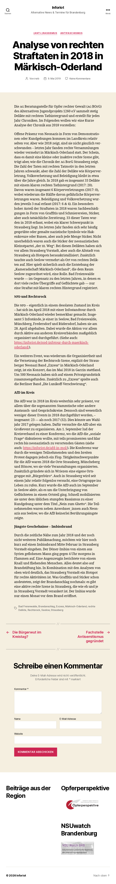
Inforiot (58, 7)
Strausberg (57, 609)
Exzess (60, 606)
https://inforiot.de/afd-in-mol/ (45, 448)
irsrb (36, 78)
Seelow (45, 609)
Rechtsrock (34, 609)
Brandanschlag (46, 606)
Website (18, 733)
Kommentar (21, 689)
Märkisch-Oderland (76, 606)
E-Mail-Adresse (68, 719)
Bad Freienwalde (27, 606)
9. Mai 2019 (54, 78)
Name (17, 719)
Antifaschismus (71, 33)
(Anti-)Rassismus (45, 33)
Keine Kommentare (79, 78)
